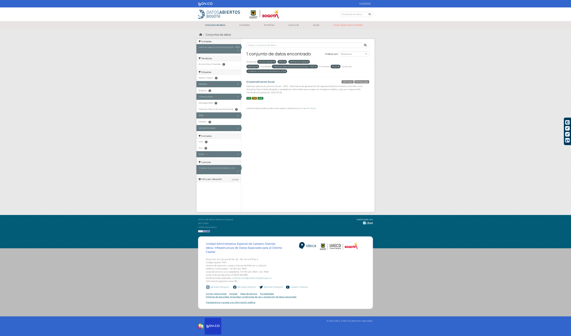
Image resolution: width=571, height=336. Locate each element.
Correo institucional (216, 293)
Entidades (244, 25)
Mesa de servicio (248, 293)
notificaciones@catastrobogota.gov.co (252, 278)
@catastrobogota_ (220, 287)
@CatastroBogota (246, 287)
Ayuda (316, 25)
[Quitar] (274, 62)
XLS (248, 98)
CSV (254, 98)
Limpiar (235, 179)
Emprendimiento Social (260, 81)
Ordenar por (331, 54)
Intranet (233, 293)
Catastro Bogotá (299, 287)
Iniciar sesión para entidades (348, 25)
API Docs (311, 108)
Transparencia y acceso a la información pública (230, 302)
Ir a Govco (365, 3)
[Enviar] (370, 14)
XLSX (260, 98)
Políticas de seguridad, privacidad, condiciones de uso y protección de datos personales (251, 297)
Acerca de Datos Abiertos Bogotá (215, 219)
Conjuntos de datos (215, 25)
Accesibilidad (267, 293)
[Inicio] (200, 34)
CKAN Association (207, 227)
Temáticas (269, 25)
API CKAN (203, 223)
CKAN (365, 222)
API (300, 108)
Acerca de (293, 25)
